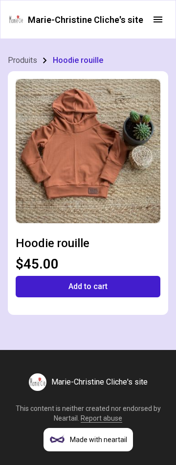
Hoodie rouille (78, 60)
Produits (22, 60)
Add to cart (88, 286)
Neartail (66, 418)
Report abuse (101, 418)
